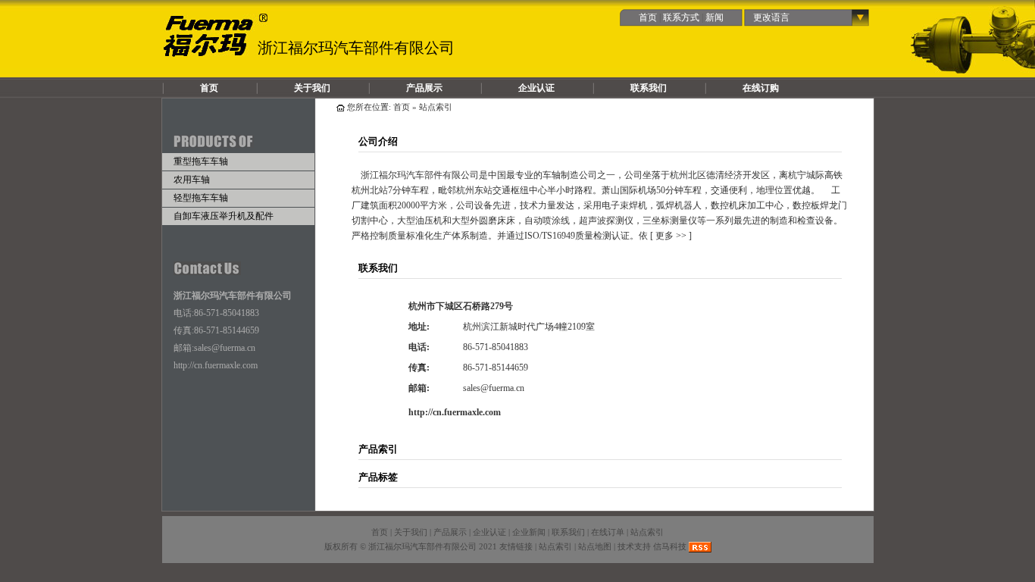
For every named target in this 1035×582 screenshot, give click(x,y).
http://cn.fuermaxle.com (216, 365)
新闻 (714, 17)
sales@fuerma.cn (224, 348)
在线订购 (761, 88)
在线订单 (607, 532)
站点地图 (594, 546)
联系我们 (648, 88)
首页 (648, 17)
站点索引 (647, 532)
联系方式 (681, 17)
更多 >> (670, 235)
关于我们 (312, 88)
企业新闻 (529, 532)
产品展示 (424, 88)
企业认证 (536, 88)
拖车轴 (215, 35)
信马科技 (669, 546)
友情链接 (516, 546)
